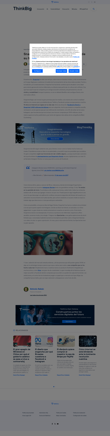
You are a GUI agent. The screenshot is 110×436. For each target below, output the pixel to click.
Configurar (37, 71)
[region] (56, 60)
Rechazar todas (61, 71)
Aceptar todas (74, 71)
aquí (58, 66)
